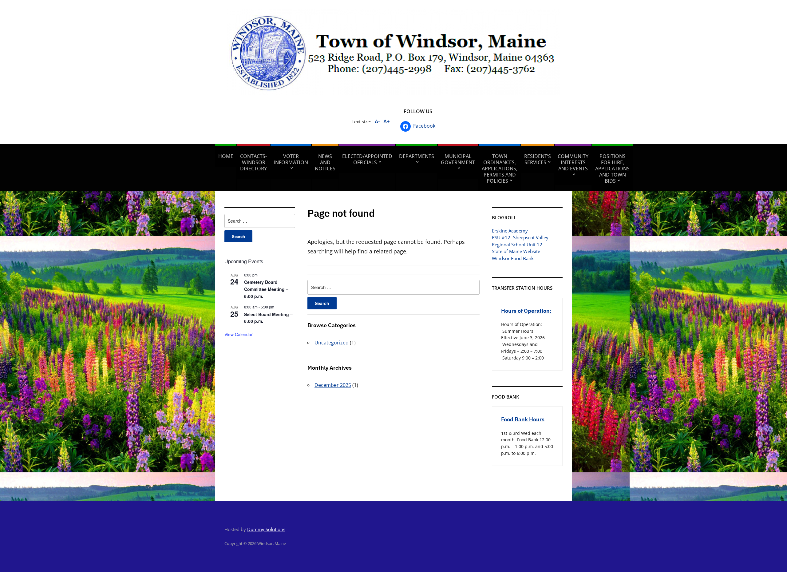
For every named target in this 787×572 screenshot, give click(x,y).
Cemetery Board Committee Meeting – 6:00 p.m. (266, 289)
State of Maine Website (516, 251)
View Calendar (238, 334)
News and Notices (325, 162)
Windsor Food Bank (513, 258)
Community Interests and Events (573, 162)
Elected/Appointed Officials (367, 159)
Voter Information (291, 159)
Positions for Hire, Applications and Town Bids (612, 168)
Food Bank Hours (522, 419)
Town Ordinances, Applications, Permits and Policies (499, 168)
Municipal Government (458, 159)
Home (225, 156)
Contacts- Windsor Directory (253, 162)
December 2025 (332, 385)
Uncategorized (331, 342)
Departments (416, 156)
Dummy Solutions (266, 529)
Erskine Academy (510, 231)
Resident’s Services (537, 159)
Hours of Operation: (526, 310)
